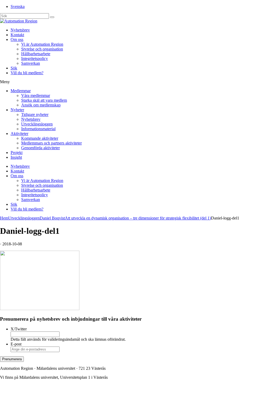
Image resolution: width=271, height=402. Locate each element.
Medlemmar (21, 90)
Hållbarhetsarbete (35, 54)
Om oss (17, 39)
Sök (14, 68)
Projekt (16, 152)
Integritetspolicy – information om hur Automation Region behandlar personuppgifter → (73, 395)
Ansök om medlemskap (41, 105)
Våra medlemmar (35, 95)
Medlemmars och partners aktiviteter (51, 143)
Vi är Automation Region (42, 44)
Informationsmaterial (38, 129)
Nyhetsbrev (20, 30)
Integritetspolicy (34, 58)
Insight (16, 157)
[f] (52, 17)
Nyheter (17, 109)
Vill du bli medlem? (27, 73)
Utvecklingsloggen (37, 124)
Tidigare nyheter (34, 114)
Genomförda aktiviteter (40, 148)
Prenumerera (12, 359)
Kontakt (17, 34)
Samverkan (30, 63)
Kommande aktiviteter (39, 138)
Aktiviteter (19, 133)
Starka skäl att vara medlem (44, 100)
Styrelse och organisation (42, 49)
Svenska (18, 6)
